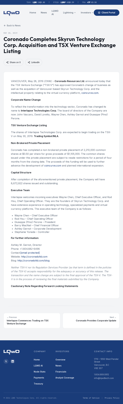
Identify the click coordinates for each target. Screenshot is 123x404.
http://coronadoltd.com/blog (33, 260)
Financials (61, 371)
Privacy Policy (112, 398)
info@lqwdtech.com (104, 378)
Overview (60, 359)
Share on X (15, 62)
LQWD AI (55, 12)
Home (33, 12)
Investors (86, 12)
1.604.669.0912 (101, 374)
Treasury (38, 383)
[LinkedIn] (12, 361)
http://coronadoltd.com (34, 256)
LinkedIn (35, 62)
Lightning (68, 12)
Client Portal (108, 12)
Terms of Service (91, 398)
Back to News (14, 25)
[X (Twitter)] (6, 361)
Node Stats (39, 371)
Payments (39, 377)
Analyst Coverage (65, 377)
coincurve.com (89, 92)
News (44, 12)
